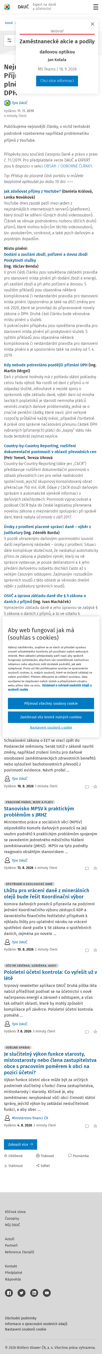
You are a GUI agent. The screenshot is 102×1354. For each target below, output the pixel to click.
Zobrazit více (18, 1145)
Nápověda (13, 1279)
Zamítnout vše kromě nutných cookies (51, 717)
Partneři (11, 1245)
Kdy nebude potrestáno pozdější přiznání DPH (46, 365)
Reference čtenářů (19, 1252)
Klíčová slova (15, 1212)
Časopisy (12, 1218)
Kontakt (11, 1266)
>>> (70, 181)
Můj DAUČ (12, 1225)
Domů (9, 23)
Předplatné (13, 1273)
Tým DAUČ (19, 103)
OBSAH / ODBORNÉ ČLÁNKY (68, 166)
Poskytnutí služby (20, 260)
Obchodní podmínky (20, 1318)
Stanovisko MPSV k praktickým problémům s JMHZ (39, 812)
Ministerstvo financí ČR (30, 1118)
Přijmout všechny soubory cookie (51, 703)
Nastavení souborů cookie (25, 1329)
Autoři (9, 1239)
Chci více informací (57, 80)
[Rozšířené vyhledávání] (9, 40)
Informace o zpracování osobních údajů (36, 1324)
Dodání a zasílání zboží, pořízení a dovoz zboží (46, 254)
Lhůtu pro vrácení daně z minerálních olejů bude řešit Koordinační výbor (46, 893)
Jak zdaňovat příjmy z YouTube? (32, 191)
